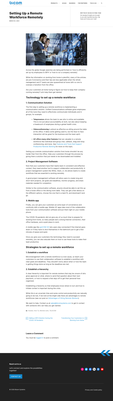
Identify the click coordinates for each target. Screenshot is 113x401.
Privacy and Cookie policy (93, 390)
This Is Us (93, 3)
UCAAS (64, 3)
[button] (101, 3)
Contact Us (16, 376)
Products (54, 3)
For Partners (82, 3)
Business (72, 3)
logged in (39, 338)
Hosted (30, 310)
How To (36, 310)
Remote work (44, 310)
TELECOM (52, 310)
